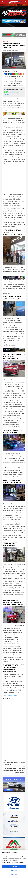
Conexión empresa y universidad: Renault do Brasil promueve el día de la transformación (14, 769)
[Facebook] (4, 74)
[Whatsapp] (16, 74)
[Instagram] (19, 74)
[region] (14, 864)
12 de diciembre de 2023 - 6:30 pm (11, 50)
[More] (22, 74)
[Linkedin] (10, 74)
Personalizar (14, 870)
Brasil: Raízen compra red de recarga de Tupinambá (14, 762)
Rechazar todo (14, 874)
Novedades (5, 41)
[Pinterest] (13, 74)
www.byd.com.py (11, 695)
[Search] (25, 2)
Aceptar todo (14, 866)
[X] (7, 74)
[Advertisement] (14, 179)
